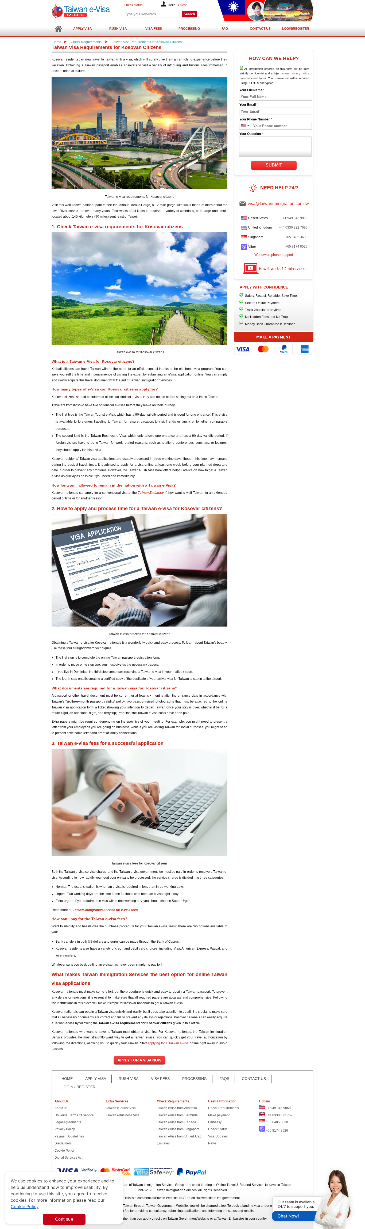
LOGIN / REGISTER (78, 1087)
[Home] (58, 28)
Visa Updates (218, 1136)
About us (61, 1108)
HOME (67, 1078)
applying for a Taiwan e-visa (168, 1043)
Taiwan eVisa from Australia (177, 1108)
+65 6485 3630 (296, 237)
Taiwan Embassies (230, 1218)
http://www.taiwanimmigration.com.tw (95, 10)
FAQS (224, 1078)
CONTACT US (254, 1078)
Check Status (217, 1129)
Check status (133, 5)
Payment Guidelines (69, 1136)
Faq (225, 29)
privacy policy (300, 73)
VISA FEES (160, 1078)
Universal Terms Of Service (74, 1115)
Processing (189, 29)
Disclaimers (63, 1143)
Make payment (219, 1115)
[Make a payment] (273, 344)
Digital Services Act (68, 1157)
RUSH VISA (128, 1078)
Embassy (215, 1122)
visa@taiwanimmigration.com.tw (278, 203)
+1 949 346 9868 (295, 218)
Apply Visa (82, 29)
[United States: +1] (243, 126)
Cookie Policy (65, 1150)
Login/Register (295, 29)
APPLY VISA (95, 1078)
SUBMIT (274, 165)
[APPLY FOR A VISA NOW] (139, 1060)
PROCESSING (194, 1078)
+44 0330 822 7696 (293, 227)
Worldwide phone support (273, 255)
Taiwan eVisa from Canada (176, 1122)
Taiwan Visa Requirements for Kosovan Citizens (147, 42)
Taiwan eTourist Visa (121, 1108)
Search (189, 14)
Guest (182, 5)
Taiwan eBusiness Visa (122, 1115)
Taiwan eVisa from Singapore (178, 1129)
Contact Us (260, 29)
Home (56, 42)
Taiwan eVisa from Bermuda (177, 1115)
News (212, 1143)
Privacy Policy (65, 1129)
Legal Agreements (68, 1122)
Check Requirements (86, 42)
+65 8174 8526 (296, 246)
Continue (64, 1219)
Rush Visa (118, 29)
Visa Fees (153, 29)
